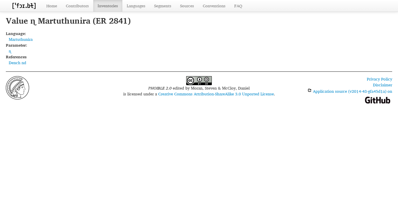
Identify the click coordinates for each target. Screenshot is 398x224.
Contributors (77, 5)
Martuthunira (21, 39)
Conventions (214, 5)
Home (51, 5)
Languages (136, 5)
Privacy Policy (379, 79)
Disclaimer (382, 84)
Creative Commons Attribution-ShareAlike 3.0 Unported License (216, 93)
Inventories (108, 5)
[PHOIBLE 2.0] (24, 5)
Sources (187, 5)
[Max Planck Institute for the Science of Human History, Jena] (17, 87)
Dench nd (17, 62)
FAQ (238, 5)
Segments (162, 5)
